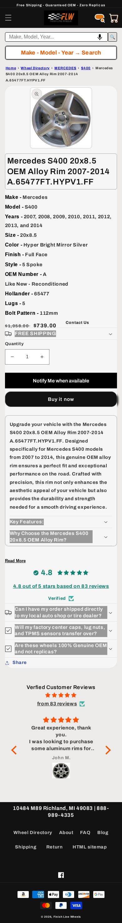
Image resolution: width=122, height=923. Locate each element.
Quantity (14, 343)
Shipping (25, 846)
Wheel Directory (32, 832)
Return (54, 846)
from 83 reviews (57, 703)
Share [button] (20, 662)
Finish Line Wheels (67, 916)
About (66, 832)
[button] (8, 18)
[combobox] (56, 37)
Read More (15, 560)
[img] (61, 695)
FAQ (85, 832)
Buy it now (61, 399)
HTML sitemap (90, 846)
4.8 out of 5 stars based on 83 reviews (61, 586)
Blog (103, 832)
